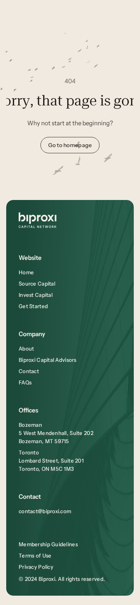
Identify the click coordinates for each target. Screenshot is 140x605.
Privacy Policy (36, 566)
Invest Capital (35, 294)
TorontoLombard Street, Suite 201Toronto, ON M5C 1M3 (51, 460)
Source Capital (37, 283)
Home (26, 272)
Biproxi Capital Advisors (48, 359)
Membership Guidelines (48, 544)
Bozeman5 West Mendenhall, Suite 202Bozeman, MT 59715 (56, 433)
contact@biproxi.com (45, 511)
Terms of (30, 555)
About (26, 348)
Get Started (33, 306)
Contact (29, 371)
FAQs (25, 382)
